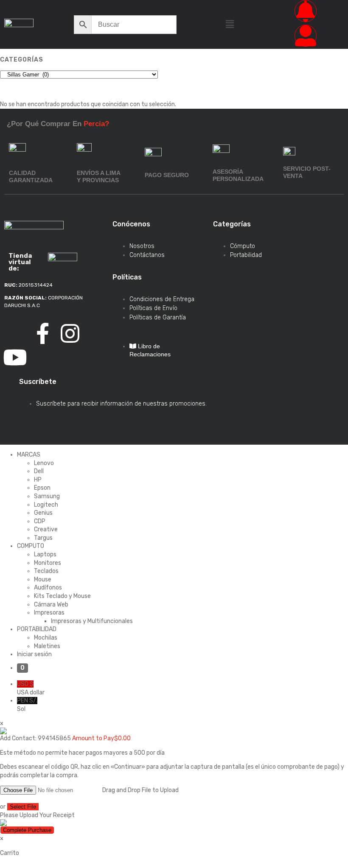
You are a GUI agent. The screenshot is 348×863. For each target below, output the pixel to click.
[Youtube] (14, 357)
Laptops (45, 554)
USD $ (31, 688)
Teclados (46, 571)
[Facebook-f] (42, 333)
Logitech (46, 504)
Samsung (47, 496)
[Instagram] (70, 333)
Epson (42, 487)
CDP (39, 521)
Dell (39, 471)
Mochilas (45, 637)
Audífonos (48, 587)
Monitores (47, 563)
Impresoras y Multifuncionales (92, 621)
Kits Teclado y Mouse (62, 596)
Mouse (42, 579)
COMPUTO (30, 546)
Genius (43, 512)
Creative (46, 529)
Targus (43, 537)
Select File (23, 807)
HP (38, 479)
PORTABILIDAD (36, 629)
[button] (229, 24)
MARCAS (28, 454)
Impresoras (49, 612)
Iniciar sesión (34, 654)
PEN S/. (27, 705)
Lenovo (44, 463)
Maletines (47, 646)
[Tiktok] (14, 333)
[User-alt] (306, 36)
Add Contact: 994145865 (35, 738)
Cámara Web (51, 604)
